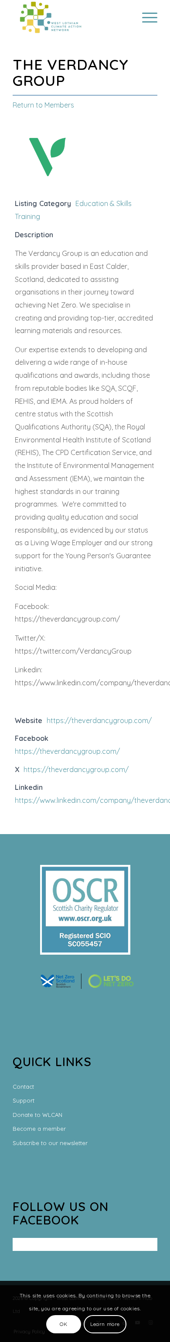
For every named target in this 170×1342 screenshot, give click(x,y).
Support (23, 1100)
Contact (23, 1086)
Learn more (105, 1324)
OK (63, 1324)
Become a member (39, 1128)
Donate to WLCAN (37, 1114)
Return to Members (43, 105)
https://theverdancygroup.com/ (99, 720)
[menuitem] (145, 17)
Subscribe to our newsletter (50, 1142)
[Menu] (145, 17)
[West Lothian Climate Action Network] (70, 17)
